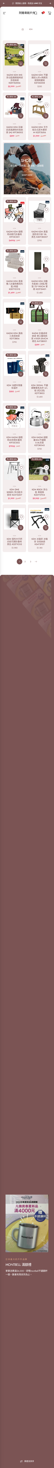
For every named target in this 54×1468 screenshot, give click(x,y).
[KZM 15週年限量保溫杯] (14, 365)
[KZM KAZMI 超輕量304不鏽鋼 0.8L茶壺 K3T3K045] (39, 417)
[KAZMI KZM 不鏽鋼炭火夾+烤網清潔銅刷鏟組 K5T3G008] (39, 54)
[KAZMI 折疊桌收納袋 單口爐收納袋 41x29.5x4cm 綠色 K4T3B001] (39, 313)
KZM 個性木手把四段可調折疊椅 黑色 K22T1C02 (14, 541)
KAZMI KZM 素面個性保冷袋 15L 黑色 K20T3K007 (39, 234)
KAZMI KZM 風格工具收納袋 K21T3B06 (15, 336)
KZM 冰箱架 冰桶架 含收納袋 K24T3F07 (40, 541)
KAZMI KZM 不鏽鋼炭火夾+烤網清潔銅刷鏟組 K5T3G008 (40, 78)
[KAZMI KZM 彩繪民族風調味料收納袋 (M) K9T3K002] (14, 107)
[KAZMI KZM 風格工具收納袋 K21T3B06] (14, 313)
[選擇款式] (20, 220)
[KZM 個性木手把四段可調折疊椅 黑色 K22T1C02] (14, 518)
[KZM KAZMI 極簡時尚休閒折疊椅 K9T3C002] (14, 417)
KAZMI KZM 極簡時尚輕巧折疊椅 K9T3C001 (15, 234)
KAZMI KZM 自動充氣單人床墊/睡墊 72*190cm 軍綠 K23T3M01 (40, 285)
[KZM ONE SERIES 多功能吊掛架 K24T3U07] (14, 469)
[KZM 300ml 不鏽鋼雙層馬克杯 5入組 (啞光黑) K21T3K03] (39, 365)
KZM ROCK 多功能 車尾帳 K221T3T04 (39, 492)
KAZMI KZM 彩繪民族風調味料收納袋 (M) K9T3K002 (14, 130)
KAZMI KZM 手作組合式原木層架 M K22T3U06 (40, 130)
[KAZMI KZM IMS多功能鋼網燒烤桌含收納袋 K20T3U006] (14, 54)
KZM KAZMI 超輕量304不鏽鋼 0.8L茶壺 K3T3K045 (40, 441)
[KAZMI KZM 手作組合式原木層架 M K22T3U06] (39, 107)
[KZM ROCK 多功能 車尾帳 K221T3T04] (39, 469)
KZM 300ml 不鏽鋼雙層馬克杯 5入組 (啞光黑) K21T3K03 (39, 389)
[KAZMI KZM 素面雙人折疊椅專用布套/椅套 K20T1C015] (14, 261)
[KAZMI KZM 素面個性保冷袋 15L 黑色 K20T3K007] (39, 211)
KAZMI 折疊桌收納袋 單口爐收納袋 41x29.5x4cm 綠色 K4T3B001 (39, 337)
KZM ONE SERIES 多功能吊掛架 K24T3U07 (14, 492)
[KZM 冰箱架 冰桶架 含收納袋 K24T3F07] (39, 518)
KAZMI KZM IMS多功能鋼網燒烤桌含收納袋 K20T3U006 (14, 78)
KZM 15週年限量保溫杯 (14, 387)
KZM (14, 72)
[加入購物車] (20, 63)
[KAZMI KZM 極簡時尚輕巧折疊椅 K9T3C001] (14, 211)
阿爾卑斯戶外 (27, 13)
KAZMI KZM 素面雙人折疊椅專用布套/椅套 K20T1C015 (14, 285)
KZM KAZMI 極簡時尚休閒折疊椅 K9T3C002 (15, 440)
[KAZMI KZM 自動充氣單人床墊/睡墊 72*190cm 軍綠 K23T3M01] (39, 261)
